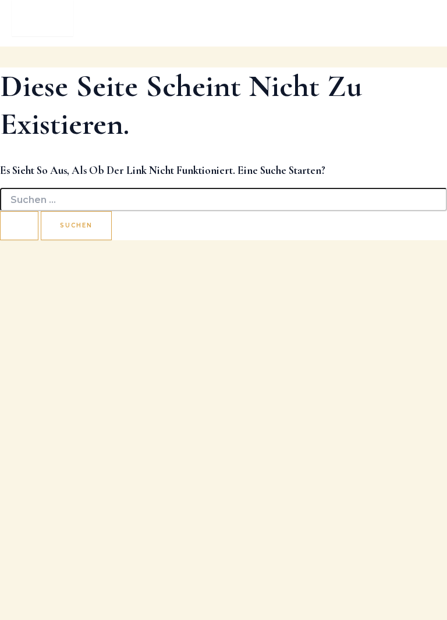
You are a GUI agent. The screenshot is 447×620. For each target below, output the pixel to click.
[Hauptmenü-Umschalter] (42, 18)
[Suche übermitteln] (19, 225)
